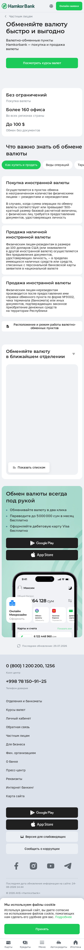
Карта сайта (15, 796)
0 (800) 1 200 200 (24, 665)
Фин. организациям (21, 753)
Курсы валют (15, 710)
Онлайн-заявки (69, 6)
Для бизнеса (15, 744)
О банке (12, 761)
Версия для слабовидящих (45, 836)
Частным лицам (18, 735)
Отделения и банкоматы (24, 701)
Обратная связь (18, 727)
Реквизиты (14, 779)
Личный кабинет (18, 718)
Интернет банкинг (20, 787)
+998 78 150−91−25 (26, 681)
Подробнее (63, 917)
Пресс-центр (16, 770)
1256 (50, 665)
